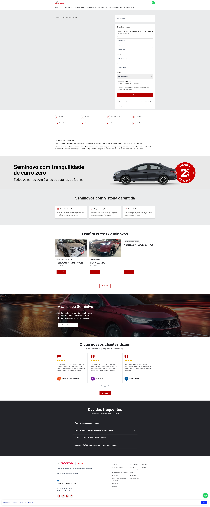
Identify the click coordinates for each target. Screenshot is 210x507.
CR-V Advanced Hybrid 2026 (119, 478)
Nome (118, 37)
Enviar (134, 95)
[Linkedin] (67, 496)
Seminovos (67, 7)
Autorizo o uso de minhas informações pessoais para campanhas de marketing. (133, 88)
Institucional (128, 7)
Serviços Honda (134, 470)
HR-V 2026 (115, 483)
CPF (118, 63)
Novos (57, 7)
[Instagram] (58, 496)
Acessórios (133, 475)
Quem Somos (145, 467)
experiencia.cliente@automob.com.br (69, 473)
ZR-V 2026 (115, 475)
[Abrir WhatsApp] (205, 495)
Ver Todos (114, 486)
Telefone (119, 54)
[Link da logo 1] (59, 2)
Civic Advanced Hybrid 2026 (119, 470)
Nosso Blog (144, 464)
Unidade (119, 72)
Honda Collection (134, 478)
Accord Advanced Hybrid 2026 (120, 472)
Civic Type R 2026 (116, 464)
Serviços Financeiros (115, 7)
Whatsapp (128, 83)
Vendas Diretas (91, 7)
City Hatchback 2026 (117, 467)
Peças (131, 472)
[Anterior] (52, 259)
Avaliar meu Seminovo (66, 325)
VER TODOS (105, 286)
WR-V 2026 (115, 480)
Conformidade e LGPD (147, 470)
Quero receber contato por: (124, 81)
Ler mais (59, 374)
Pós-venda (101, 7)
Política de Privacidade (145, 101)
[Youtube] (71, 496)
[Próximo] (157, 259)
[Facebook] (63, 496)
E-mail (118, 45)
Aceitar (203, 502)
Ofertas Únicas (79, 7)
